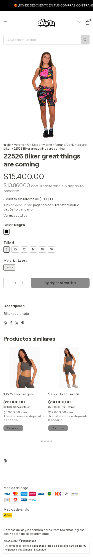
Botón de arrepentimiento (30, 534)
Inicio (7, 145)
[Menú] (5, 23)
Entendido (40, 549)
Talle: (8, 242)
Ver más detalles (15, 215)
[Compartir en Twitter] (17, 323)
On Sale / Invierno (39, 145)
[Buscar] (85, 39)
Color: (14, 225)
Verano (19, 145)
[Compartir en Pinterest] (22, 323)
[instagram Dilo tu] (5, 461)
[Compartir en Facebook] (11, 323)
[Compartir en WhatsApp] (5, 323)
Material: (15, 260)
